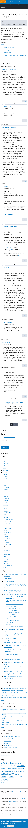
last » (16, 424)
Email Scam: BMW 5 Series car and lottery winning (14, 724)
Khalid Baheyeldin (8, 214)
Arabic (15, 763)
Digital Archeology (8, 521)
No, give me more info (10, 823)
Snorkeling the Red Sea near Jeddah (12, 674)
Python (16, 774)
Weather (8, 538)
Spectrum (15, 777)
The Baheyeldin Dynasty (18, 792)
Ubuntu (4, 779)
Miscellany (5, 568)
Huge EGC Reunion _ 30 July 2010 (14, 402)
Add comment (4, 59)
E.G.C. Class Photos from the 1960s (14, 604)
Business (6, 496)
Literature (6, 487)
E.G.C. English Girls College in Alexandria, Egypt (13, 24)
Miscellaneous (7, 532)
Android (7, 762)
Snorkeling (6, 561)
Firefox (19, 768)
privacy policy (12, 801)
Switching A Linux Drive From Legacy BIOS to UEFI (14, 688)
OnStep (4, 774)
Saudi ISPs (6, 530)
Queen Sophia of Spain (9, 50)
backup (19, 763)
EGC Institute (7, 371)
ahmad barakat (8, 322)
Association (8, 512)
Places (4, 534)
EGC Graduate (6, 342)
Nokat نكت (5, 470)
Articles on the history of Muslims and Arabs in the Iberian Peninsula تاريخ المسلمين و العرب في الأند (15, 585)
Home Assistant (5, 771)
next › (14, 424)
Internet (6, 517)
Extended (6, 466)
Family (4, 460)
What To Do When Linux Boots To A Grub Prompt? (14, 693)
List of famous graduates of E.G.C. (14, 608)
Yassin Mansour (7, 52)
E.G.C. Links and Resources (12, 620)
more (2, 700)
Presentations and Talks (9, 437)
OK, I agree (3, 826)
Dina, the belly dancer (9, 47)
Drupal (5, 511)
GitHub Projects (7, 743)
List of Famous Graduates (9, 127)
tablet (19, 777)
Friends (4, 468)
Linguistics (6, 483)
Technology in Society (9, 519)
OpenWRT (10, 774)
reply (25, 101)
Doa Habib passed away (10, 226)
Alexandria (8, 544)
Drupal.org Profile (8, 745)
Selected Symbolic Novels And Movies (13, 671)
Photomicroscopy (8, 565)
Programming (7, 528)
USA (5, 548)
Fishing (6, 557)
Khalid (5, 461)
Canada (6, 536)
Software (6, 515)
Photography (7, 559)
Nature (6, 563)
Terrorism (6, 494)
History (6, 480)
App (12, 763)
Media (5, 485)
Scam (7, 777)
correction (6, 267)
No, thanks (10, 826)
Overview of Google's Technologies (12, 654)
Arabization (7, 509)
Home (3, 21)
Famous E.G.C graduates (9, 69)
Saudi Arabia (7, 550)
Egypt (5, 540)
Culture (6, 476)
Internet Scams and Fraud (10, 638)
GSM (22, 768)
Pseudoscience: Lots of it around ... (12, 659)
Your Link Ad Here (5, 755)
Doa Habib (9, 245)
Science (6, 478)
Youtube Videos (7, 741)
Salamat (6, 186)
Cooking (6, 474)
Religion (6, 500)
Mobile (22, 771)
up (14, 55)
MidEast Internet (8, 526)
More (2, 782)
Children (6, 502)
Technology (5, 505)
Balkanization (4, 766)
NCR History (7, 523)
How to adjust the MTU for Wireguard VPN (12, 690)
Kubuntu (12, 771)
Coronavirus (21, 766)
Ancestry (6, 463)
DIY (11, 768)
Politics (6, 489)
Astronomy (7, 554)
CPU (9, 768)
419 (2, 763)
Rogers (20, 774)
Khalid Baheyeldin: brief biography (12, 736)
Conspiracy (14, 766)
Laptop (17, 771)
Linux (5, 506)
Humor (6, 492)
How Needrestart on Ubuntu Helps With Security (14, 697)
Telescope (23, 777)
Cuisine (7, 542)
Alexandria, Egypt (8, 578)
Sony (11, 776)
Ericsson (15, 768)
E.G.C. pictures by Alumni (12, 606)
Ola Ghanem (7, 106)
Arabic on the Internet (9, 581)
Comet (9, 766)
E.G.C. (2, 44)
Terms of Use (21, 798)
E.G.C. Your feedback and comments (15, 626)
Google (19, 255)
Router (3, 777)
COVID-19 (4, 768)
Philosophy (7, 498)
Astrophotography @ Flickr (10, 747)
